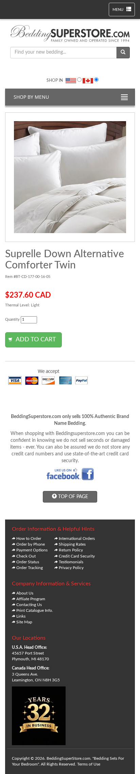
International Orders (77, 538)
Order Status (27, 562)
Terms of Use (88, 764)
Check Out (26, 556)
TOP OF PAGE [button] (72, 496)
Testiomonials (71, 562)
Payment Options (32, 550)
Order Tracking (29, 568)
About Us (24, 593)
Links (20, 616)
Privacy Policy (71, 568)
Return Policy (71, 550)
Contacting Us (29, 605)
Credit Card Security (77, 556)
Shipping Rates (72, 544)
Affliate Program (30, 599)
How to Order (28, 538)
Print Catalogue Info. (34, 610)
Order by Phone (30, 544)
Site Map (24, 622)
